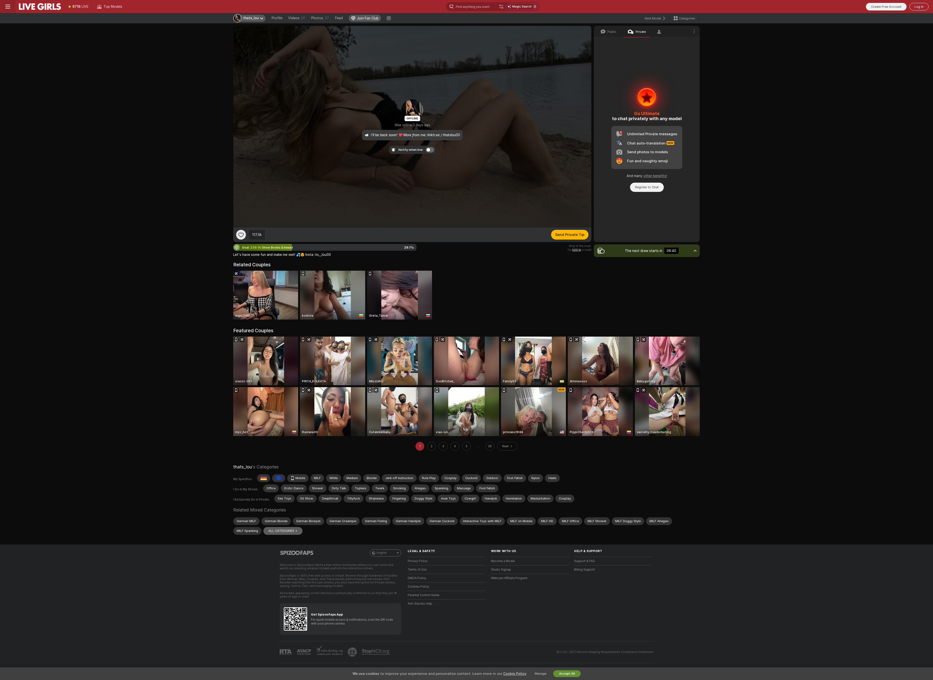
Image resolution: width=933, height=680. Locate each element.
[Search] (501, 6)
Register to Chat (647, 187)
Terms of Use (417, 569)
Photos (320, 18)
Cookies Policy (418, 586)
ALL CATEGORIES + (282, 531)
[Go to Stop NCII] (376, 652)
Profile (276, 18)
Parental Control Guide (423, 595)
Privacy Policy (418, 561)
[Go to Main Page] (40, 6)
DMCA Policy (417, 578)
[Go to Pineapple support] (353, 652)
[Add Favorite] (241, 235)
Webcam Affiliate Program (509, 578)
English (382, 553)
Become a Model (503, 561)
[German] (263, 478)
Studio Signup (501, 569)
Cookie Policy (514, 674)
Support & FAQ (584, 561)
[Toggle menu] (8, 6)
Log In (919, 7)
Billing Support (584, 569)
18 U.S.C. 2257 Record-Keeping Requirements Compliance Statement (604, 652)
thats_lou (242, 466)
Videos (296, 18)
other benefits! (655, 176)
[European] (278, 478)
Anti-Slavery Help (420, 603)
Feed (339, 18)
